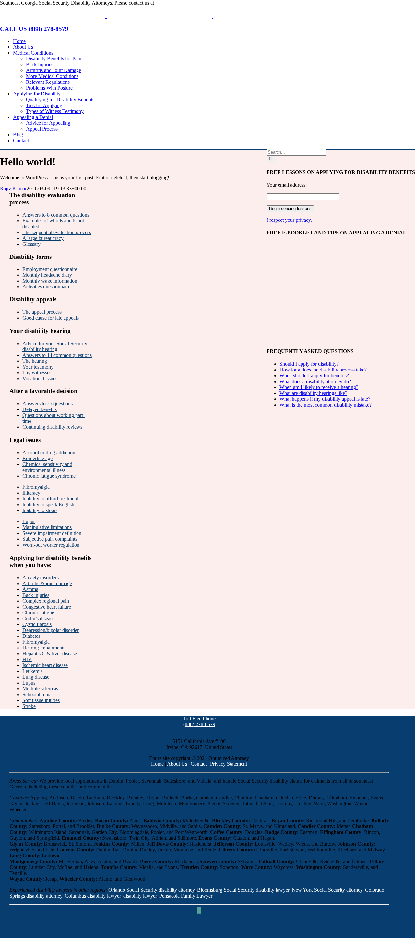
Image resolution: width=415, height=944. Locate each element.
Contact (199, 764)
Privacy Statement (228, 764)
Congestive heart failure (46, 607)
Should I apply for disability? (309, 364)
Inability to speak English (48, 504)
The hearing (34, 361)
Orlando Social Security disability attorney (151, 890)
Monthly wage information (49, 280)
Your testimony (37, 367)
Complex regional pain (45, 601)
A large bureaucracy (43, 238)
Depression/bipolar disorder (50, 630)
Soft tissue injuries (41, 700)
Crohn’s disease (38, 618)
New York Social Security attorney (327, 890)
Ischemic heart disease (45, 665)
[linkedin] (200, 910)
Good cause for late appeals (50, 318)
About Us (177, 764)
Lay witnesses (36, 372)
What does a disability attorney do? (315, 381)
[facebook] (198, 910)
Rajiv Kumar (13, 188)
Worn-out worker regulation (50, 545)
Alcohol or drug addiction (48, 452)
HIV (27, 659)
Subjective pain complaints (49, 539)
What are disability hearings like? (313, 393)
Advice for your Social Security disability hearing (54, 346)
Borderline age (37, 458)
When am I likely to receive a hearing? (318, 387)
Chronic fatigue (38, 612)
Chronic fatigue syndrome (49, 476)
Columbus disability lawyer (93, 896)
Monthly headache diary (47, 275)
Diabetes (31, 636)
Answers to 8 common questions (55, 215)
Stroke (29, 706)
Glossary (31, 244)
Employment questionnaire (49, 269)
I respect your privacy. (289, 220)
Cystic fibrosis (37, 624)
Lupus (28, 521)
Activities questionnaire (46, 286)
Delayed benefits (39, 409)
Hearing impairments (43, 647)
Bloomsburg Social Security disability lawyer (243, 890)
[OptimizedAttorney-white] (199, 934)
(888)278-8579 (170, 3)
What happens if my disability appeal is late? (324, 399)
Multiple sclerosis (40, 688)
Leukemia (32, 671)
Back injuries (35, 595)
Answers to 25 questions (47, 403)
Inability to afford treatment (50, 498)
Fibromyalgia (36, 487)
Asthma (30, 589)
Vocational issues (39, 378)
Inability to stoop (39, 510)
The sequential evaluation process (56, 232)
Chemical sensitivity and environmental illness (47, 467)
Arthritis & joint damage (47, 583)
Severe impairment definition (51, 533)
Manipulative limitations (47, 527)
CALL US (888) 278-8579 (34, 28)
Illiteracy (31, 493)
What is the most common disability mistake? (325, 405)
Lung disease (35, 677)
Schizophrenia (37, 694)
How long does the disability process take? (323, 369)
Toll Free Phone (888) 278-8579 (199, 721)
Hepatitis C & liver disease (49, 653)
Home (157, 764)
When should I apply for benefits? (314, 375)
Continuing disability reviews (52, 427)
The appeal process (42, 312)
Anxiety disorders (40, 577)
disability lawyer (140, 896)
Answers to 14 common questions (57, 355)
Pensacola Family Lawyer (185, 896)
